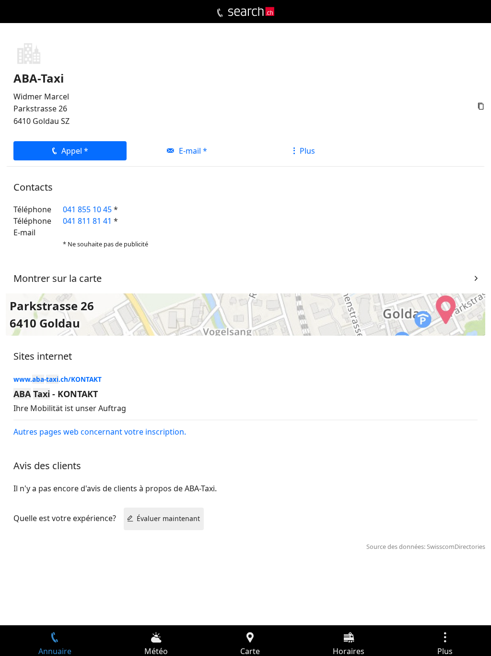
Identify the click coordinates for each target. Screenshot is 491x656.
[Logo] (251, 11)
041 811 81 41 (87, 221)
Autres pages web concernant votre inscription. (99, 431)
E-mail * (193, 151)
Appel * (74, 151)
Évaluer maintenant (168, 518)
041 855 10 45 (87, 209)
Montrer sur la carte (57, 278)
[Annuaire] (219, 13)
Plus (307, 151)
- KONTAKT (55, 394)
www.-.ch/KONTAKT (57, 379)
